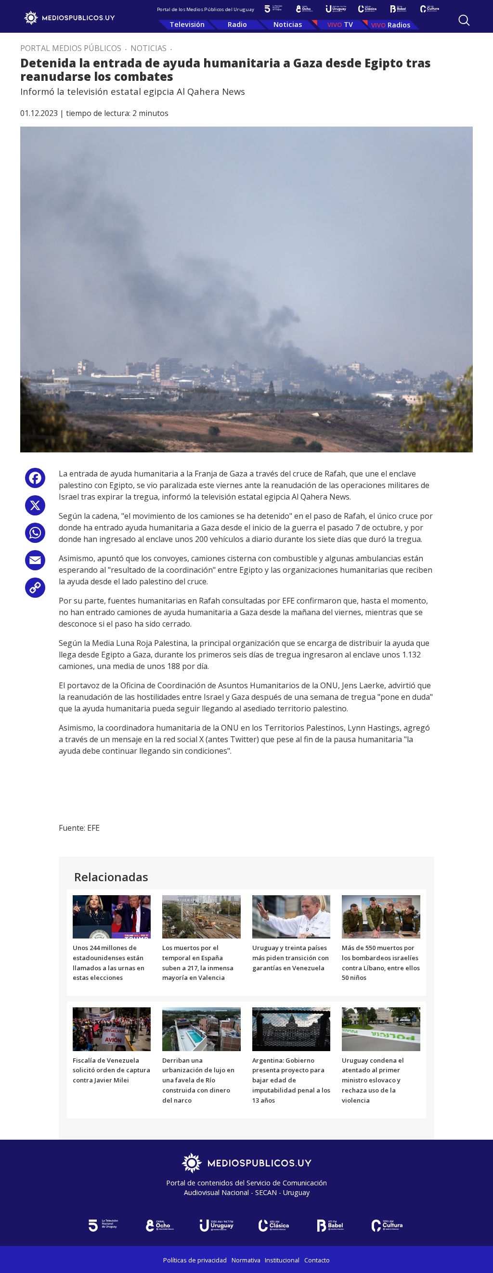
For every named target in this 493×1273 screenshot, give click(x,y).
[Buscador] (464, 20)
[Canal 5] (273, 9)
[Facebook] (35, 481)
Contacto (317, 1260)
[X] (35, 509)
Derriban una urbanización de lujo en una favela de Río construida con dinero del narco (198, 1080)
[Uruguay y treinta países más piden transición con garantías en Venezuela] (291, 916)
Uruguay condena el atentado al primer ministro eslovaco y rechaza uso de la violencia (373, 1080)
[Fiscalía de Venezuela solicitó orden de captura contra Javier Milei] (112, 1028)
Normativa (246, 1260)
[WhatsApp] (35, 536)
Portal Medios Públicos (70, 48)
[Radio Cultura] (429, 9)
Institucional (282, 1260)
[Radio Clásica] (367, 9)
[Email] (35, 564)
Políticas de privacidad (195, 1260)
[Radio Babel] (398, 9)
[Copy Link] (35, 591)
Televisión (187, 24)
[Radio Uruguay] (336, 9)
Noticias (287, 24)
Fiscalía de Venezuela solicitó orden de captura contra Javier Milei (111, 1070)
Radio (237, 24)
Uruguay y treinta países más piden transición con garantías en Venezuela (290, 957)
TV (348, 24)
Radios (399, 24)
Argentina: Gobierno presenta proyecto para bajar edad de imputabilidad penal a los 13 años (291, 1080)
